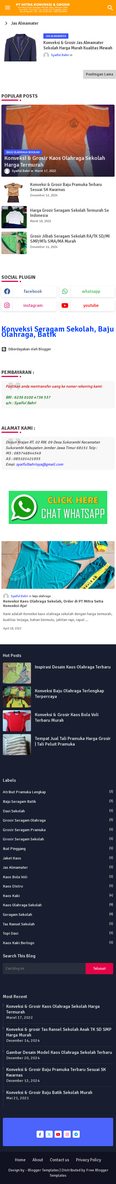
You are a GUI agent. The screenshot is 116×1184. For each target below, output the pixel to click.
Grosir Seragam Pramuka (58, 829)
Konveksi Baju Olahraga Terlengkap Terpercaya (69, 693)
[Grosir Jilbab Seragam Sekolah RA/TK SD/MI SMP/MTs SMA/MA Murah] (14, 243)
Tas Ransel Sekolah (58, 924)
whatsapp (91, 291)
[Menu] (7, 7)
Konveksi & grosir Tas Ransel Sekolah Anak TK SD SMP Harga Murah (58, 1032)
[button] (110, 7)
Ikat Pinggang (58, 848)
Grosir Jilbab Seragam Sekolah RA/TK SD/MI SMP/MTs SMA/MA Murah (70, 239)
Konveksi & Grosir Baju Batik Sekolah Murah (49, 1092)
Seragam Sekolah (58, 914)
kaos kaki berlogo (58, 943)
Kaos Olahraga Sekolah (58, 905)
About (37, 1159)
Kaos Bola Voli (58, 877)
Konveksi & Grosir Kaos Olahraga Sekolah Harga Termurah (53, 1009)
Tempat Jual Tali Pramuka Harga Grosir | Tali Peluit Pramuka (73, 741)
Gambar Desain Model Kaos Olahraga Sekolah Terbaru (59, 1052)
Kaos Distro (58, 886)
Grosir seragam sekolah (58, 839)
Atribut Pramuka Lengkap (58, 792)
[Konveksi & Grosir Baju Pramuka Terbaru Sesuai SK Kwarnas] (14, 191)
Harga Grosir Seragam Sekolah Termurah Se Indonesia (69, 213)
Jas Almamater (58, 867)
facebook (33, 291)
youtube (91, 305)
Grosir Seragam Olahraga (58, 820)
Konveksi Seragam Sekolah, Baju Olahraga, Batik (57, 331)
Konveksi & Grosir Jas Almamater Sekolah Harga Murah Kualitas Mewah (77, 45)
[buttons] (40, 1134)
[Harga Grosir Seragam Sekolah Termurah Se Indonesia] (14, 217)
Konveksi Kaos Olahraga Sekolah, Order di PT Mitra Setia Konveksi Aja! (53, 603)
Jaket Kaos (58, 858)
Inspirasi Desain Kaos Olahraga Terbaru (73, 667)
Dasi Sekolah (58, 811)
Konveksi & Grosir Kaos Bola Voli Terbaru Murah (67, 717)
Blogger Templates (43, 1170)
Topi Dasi (58, 933)
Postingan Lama (99, 74)
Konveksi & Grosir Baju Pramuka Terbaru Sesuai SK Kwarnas (66, 187)
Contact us (59, 1159)
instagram (33, 305)
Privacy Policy (88, 1159)
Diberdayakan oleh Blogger (29, 349)
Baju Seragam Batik (58, 801)
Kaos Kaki (58, 895)
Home (20, 1159)
